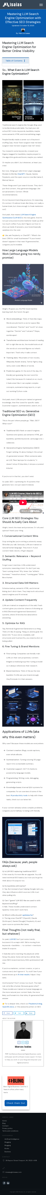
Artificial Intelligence (12, 1139)
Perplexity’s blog (35, 1004)
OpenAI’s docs (8, 1007)
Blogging (8, 1142)
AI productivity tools (19, 795)
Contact (5, 1126)
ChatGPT (21, 174)
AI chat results (24, 974)
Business (8, 1152)
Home (4, 1121)
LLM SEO (13, 939)
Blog (3, 1123)
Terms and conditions (10, 1131)
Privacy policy (7, 1128)
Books (7, 1149)
